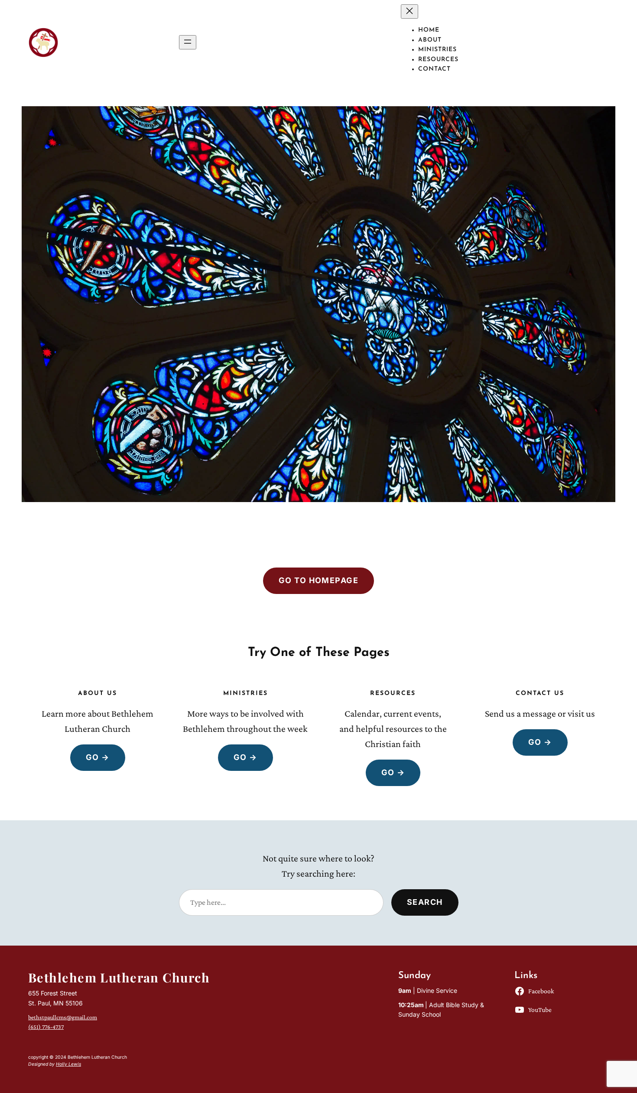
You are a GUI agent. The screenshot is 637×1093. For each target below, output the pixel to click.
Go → (98, 757)
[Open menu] (187, 42)
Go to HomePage (318, 580)
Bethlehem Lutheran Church (119, 977)
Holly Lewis (68, 1064)
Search (425, 902)
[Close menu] (409, 11)
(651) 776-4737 (46, 1026)
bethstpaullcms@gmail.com (62, 1017)
